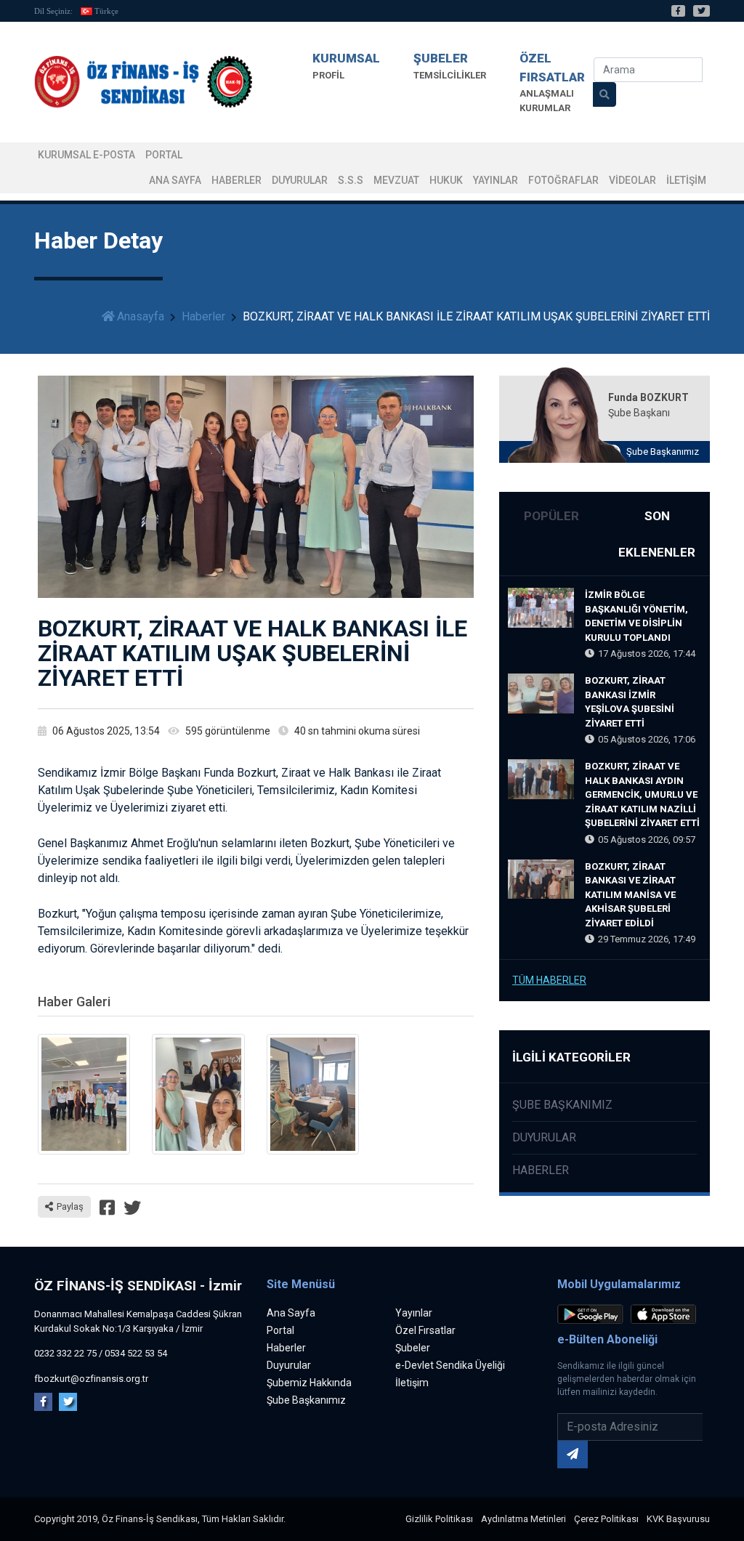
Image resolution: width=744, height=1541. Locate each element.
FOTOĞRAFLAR (563, 180)
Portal (280, 1330)
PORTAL (163, 155)
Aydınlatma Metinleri (523, 1518)
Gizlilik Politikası (439, 1518)
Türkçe (106, 11)
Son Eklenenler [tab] (656, 534)
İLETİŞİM (686, 180)
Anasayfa (140, 316)
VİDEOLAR (632, 180)
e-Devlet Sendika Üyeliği (450, 1365)
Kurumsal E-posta (86, 155)
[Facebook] (678, 11)
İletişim (412, 1382)
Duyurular (300, 180)
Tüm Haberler (549, 980)
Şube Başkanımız (662, 451)
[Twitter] (701, 11)
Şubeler (412, 1348)
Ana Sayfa (175, 180)
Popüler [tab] (551, 516)
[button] (346, 66)
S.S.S (350, 180)
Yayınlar (495, 180)
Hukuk (446, 180)
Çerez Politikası (606, 1518)
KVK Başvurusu (678, 1518)
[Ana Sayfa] (143, 82)
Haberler (236, 180)
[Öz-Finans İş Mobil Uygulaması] (592, 1317)
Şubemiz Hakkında (309, 1382)
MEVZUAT (396, 180)
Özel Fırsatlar (425, 1330)
